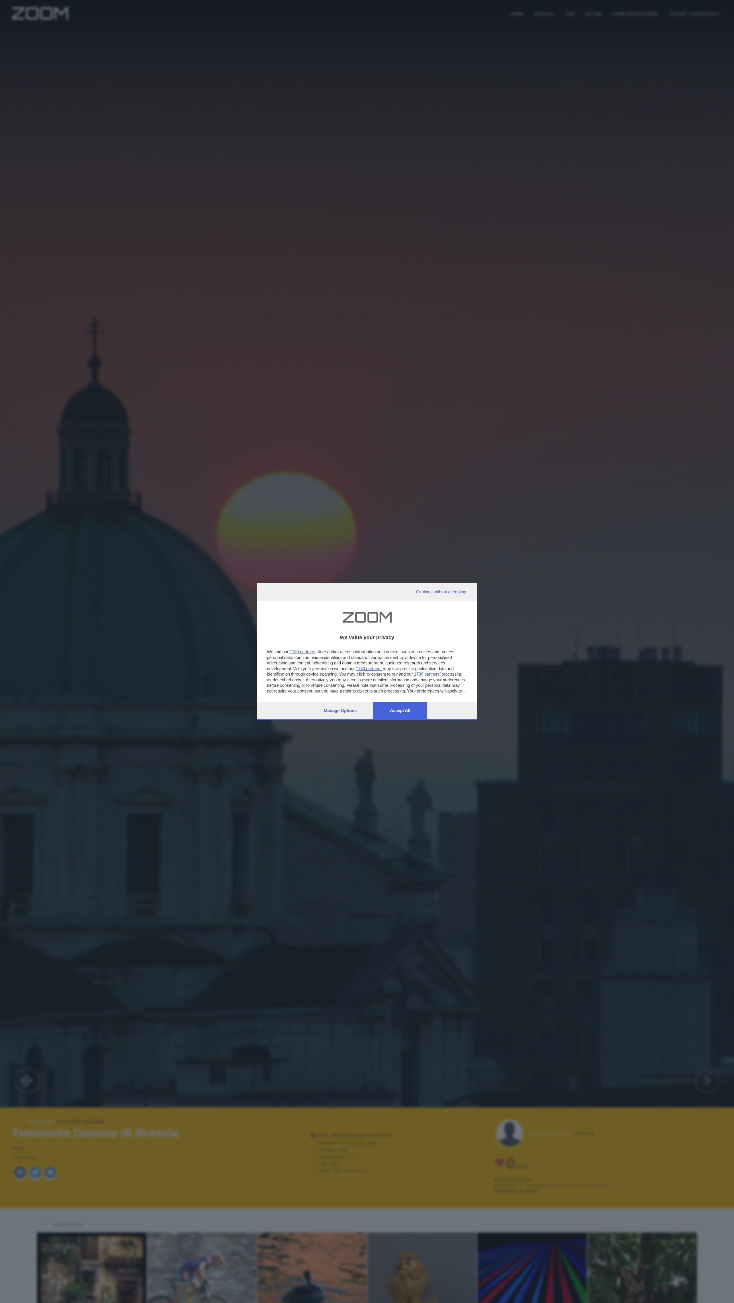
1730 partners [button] (302, 651)
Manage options (340, 710)
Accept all (400, 710)
